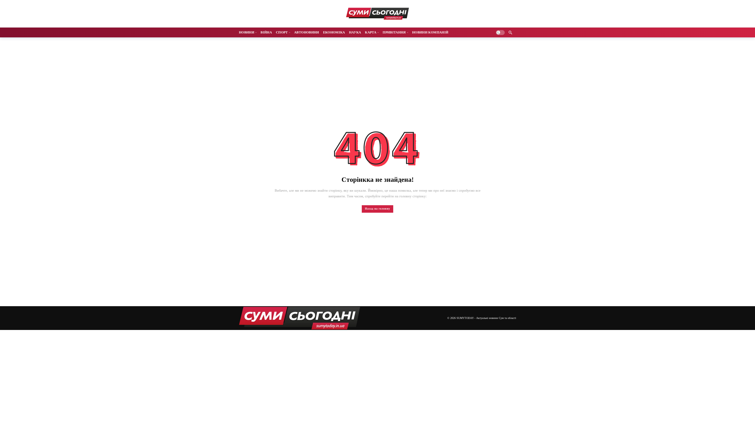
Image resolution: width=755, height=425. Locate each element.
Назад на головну (377, 208)
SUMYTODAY (465, 318)
